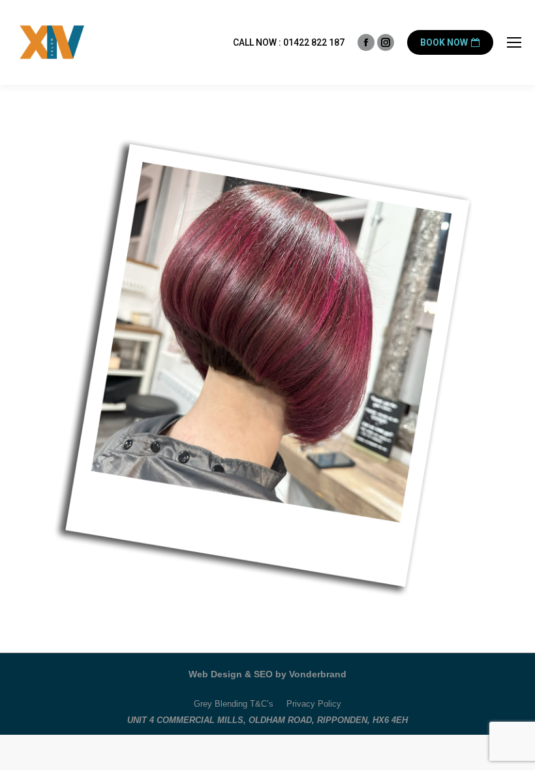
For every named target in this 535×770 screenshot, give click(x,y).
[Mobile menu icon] (514, 42)
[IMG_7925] (267, 365)
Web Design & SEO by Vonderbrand (267, 674)
